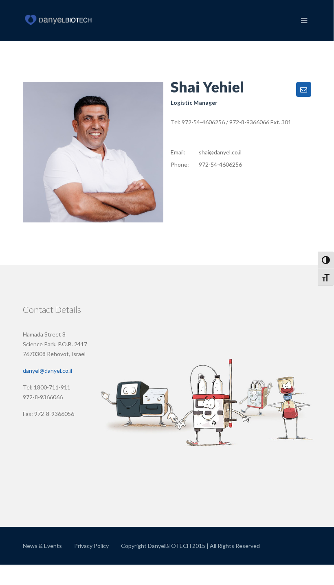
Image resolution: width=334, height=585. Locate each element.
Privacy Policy (91, 545)
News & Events (42, 545)
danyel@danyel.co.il (47, 370)
